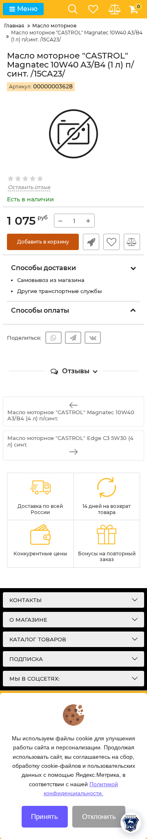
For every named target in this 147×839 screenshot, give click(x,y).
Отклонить (99, 817)
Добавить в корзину (43, 242)
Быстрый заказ (91, 242)
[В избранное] (111, 242)
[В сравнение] (132, 242)
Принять (44, 817)
